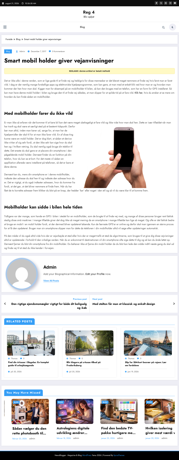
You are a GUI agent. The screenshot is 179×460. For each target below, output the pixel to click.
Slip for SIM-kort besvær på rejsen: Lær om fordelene (145, 364)
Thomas (14, 358)
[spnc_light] (172, 27)
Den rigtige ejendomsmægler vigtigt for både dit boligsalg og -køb (49, 306)
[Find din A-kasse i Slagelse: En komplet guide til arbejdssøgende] (31, 342)
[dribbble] (165, 3)
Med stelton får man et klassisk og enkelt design (123, 304)
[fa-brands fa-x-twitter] (161, 3)
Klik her (138, 93)
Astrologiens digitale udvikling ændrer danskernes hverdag (33, 430)
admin (22, 51)
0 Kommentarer (58, 51)
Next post (97, 299)
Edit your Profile (95, 274)
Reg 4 (89, 12)
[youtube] (175, 3)
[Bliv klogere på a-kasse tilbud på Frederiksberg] (89, 342)
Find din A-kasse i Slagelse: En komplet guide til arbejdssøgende (28, 364)
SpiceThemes (119, 454)
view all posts (51, 280)
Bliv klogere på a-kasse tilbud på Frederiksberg (84, 364)
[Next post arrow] (174, 304)
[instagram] (170, 3)
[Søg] (163, 27)
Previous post (80, 299)
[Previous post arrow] (5, 304)
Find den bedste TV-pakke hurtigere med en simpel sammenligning (78, 430)
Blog (82, 27)
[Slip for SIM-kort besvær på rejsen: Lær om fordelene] (148, 342)
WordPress (86, 454)
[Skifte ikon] (5, 27)
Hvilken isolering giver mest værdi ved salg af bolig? (123, 430)
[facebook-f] (156, 3)
